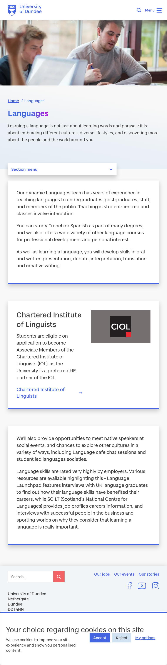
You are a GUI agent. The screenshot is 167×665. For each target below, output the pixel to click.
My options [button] (145, 637)
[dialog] (83, 638)
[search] (59, 576)
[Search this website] (140, 10)
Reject (121, 637)
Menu (150, 10)
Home (13, 100)
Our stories (149, 574)
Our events (124, 574)
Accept (99, 637)
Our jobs (102, 574)
